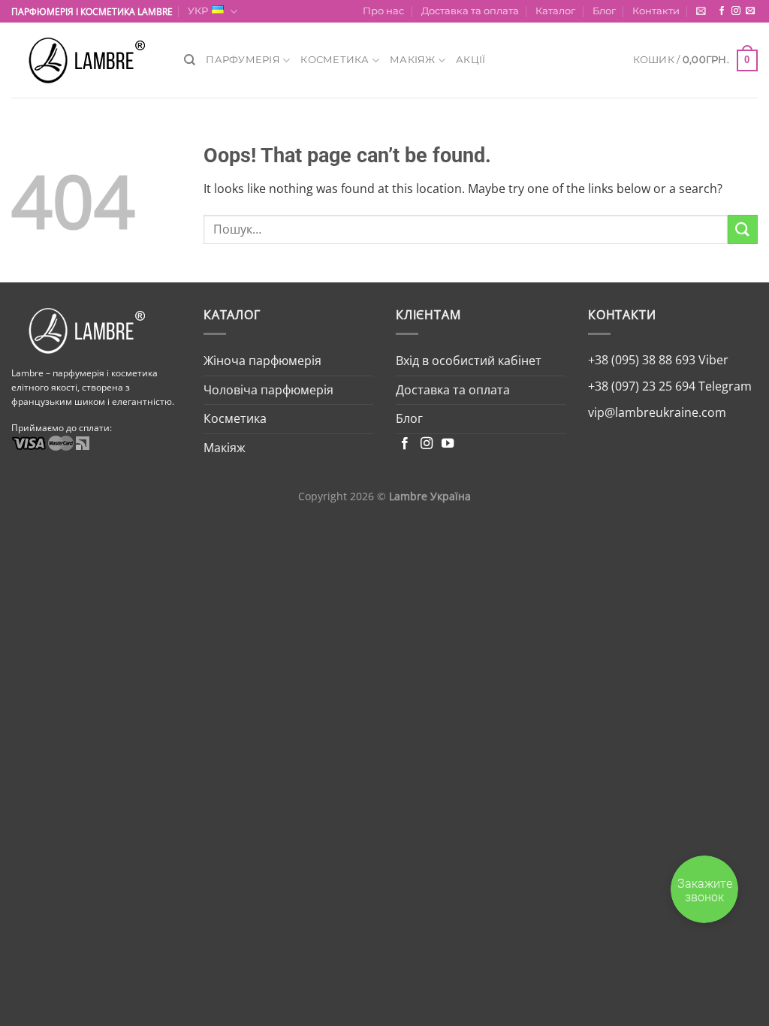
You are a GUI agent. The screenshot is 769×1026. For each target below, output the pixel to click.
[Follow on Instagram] (735, 11)
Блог (604, 11)
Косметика (334, 59)
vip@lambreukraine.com (657, 412)
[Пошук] (189, 60)
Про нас (383, 11)
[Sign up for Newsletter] (701, 11)
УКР (198, 11)
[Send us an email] (750, 11)
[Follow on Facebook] (721, 11)
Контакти (656, 11)
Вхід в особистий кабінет (468, 360)
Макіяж (413, 59)
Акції (470, 59)
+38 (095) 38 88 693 (641, 360)
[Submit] (743, 229)
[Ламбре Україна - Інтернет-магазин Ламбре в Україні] (86, 60)
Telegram (723, 386)
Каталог (555, 11)
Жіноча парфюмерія (262, 360)
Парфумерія (243, 59)
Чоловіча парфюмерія (268, 390)
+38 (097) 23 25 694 (641, 386)
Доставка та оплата (470, 11)
